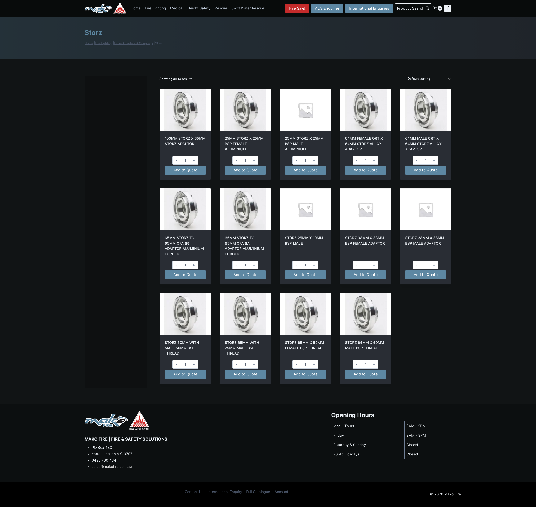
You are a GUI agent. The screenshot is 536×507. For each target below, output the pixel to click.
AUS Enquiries (327, 8)
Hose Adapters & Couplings (133, 43)
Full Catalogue (258, 492)
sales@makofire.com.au (112, 466)
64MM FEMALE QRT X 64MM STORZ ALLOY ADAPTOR (364, 143)
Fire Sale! (297, 8)
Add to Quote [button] (185, 170)
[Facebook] (447, 8)
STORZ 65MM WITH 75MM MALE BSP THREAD (242, 348)
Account (281, 492)
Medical (176, 8)
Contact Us (194, 492)
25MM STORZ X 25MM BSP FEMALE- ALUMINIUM (244, 143)
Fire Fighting (155, 8)
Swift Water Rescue (247, 8)
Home (136, 8)
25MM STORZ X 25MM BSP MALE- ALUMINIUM (304, 143)
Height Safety (198, 8)
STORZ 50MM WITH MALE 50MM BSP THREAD (182, 348)
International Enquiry (225, 492)
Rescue (221, 8)
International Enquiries (369, 8)
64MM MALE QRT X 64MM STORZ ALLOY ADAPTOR (423, 143)
